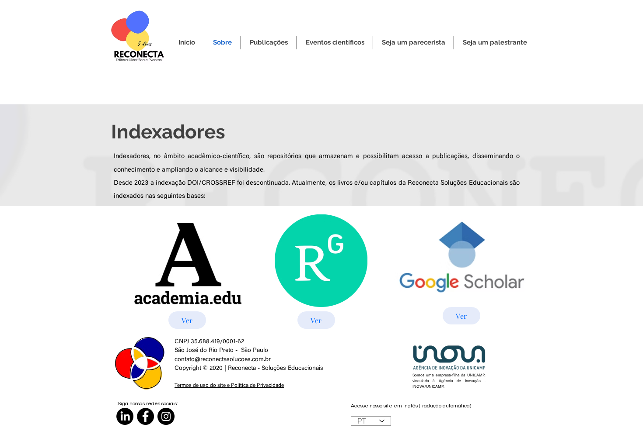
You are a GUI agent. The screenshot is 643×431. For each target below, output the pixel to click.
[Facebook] (145, 416)
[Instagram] (166, 416)
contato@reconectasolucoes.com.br (223, 360)
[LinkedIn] (124, 416)
